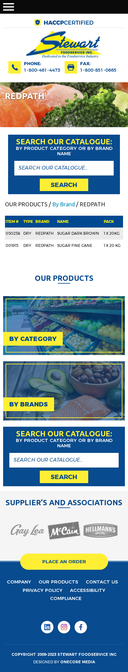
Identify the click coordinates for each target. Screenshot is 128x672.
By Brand (63, 204)
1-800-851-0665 (98, 70)
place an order (64, 561)
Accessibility (87, 590)
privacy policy (42, 590)
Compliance (65, 598)
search (64, 185)
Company (19, 582)
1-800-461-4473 (42, 70)
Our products (58, 582)
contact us (102, 582)
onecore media (77, 662)
